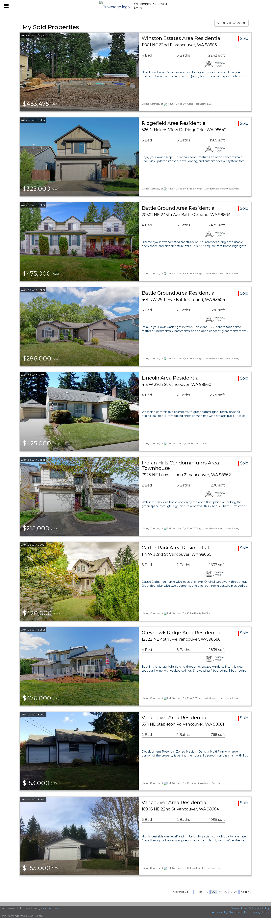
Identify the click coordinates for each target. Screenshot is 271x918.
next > (245, 892)
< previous (180, 892)
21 (219, 892)
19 (206, 892)
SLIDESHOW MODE (231, 23)
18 (200, 892)
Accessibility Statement (227, 912)
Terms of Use (239, 908)
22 (226, 892)
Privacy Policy (260, 908)
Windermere (50, 908)
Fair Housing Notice (256, 912)
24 (235, 892)
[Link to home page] (114, 6)
